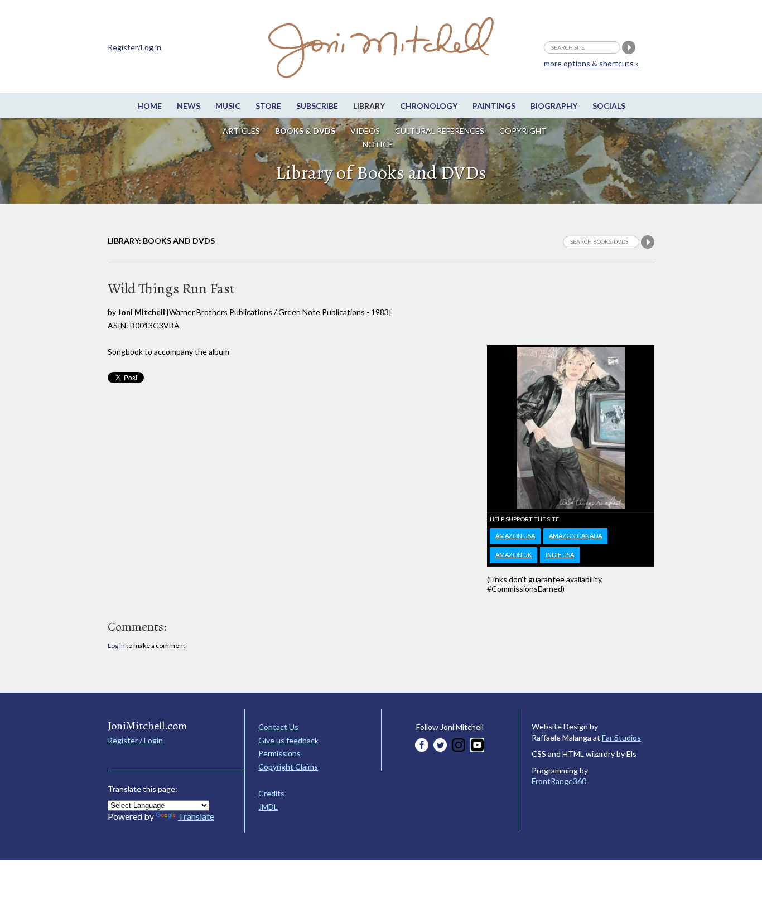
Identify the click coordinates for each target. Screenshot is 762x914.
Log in (116, 645)
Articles (241, 131)
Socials (608, 105)
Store (268, 105)
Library (369, 105)
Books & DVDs (305, 131)
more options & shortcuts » (591, 63)
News (188, 105)
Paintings (493, 105)
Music (227, 105)
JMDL (268, 806)
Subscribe (317, 105)
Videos (365, 131)
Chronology (428, 105)
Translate (196, 816)
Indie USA (560, 554)
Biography (553, 105)
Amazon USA (515, 535)
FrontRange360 (559, 781)
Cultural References (439, 131)
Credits (271, 793)
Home (149, 105)
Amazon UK (513, 554)
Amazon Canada (575, 535)
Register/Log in (134, 47)
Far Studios (621, 737)
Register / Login (135, 740)
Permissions (279, 753)
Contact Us (278, 727)
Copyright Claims (288, 766)
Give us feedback (288, 740)
